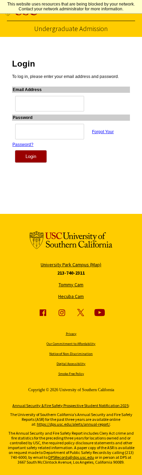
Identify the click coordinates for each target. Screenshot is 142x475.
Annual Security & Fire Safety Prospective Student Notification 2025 (70, 405)
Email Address (27, 89)
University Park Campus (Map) (71, 264)
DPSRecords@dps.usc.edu (71, 457)
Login (31, 156)
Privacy (71, 333)
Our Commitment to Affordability (71, 344)
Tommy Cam (71, 284)
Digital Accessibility (71, 364)
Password (22, 117)
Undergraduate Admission (71, 28)
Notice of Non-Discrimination (71, 354)
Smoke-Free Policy (71, 374)
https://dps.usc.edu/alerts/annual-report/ (73, 424)
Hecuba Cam (71, 296)
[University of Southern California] (71, 240)
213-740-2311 (71, 273)
